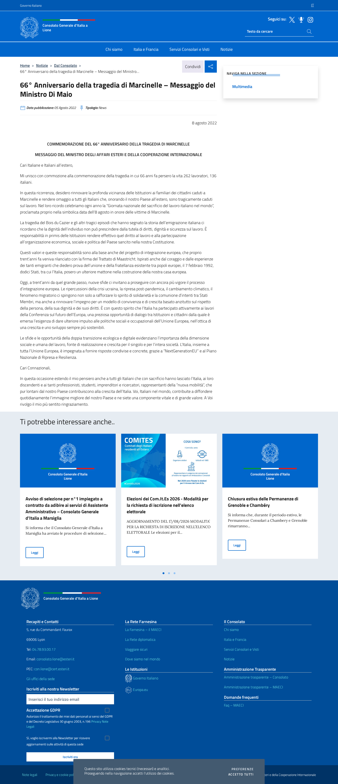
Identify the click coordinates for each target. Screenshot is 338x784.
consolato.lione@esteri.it (55, 659)
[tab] (163, 573)
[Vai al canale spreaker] (300, 19)
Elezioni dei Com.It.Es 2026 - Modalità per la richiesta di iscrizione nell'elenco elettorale (167, 505)
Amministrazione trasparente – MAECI (253, 687)
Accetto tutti (241, 774)
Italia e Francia (235, 639)
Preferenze (243, 769)
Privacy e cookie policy (61, 774)
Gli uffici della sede (40, 678)
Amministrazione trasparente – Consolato (256, 677)
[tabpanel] (68, 501)
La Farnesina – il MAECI (143, 629)
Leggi (37, 552)
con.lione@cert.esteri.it (51, 669)
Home (25, 65)
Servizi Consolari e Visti (241, 649)
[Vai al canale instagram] (309, 19)
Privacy (96, 721)
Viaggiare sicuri (136, 649)
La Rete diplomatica (140, 639)
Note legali (29, 774)
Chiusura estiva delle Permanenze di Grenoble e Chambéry (263, 502)
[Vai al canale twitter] (290, 19)
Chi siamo (231, 629)
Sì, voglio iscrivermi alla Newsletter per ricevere (58, 738)
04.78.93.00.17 (44, 649)
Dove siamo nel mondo (142, 659)
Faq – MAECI (234, 705)
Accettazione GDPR (43, 710)
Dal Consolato (65, 65)
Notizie (42, 65)
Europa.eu (140, 689)
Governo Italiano (31, 5)
